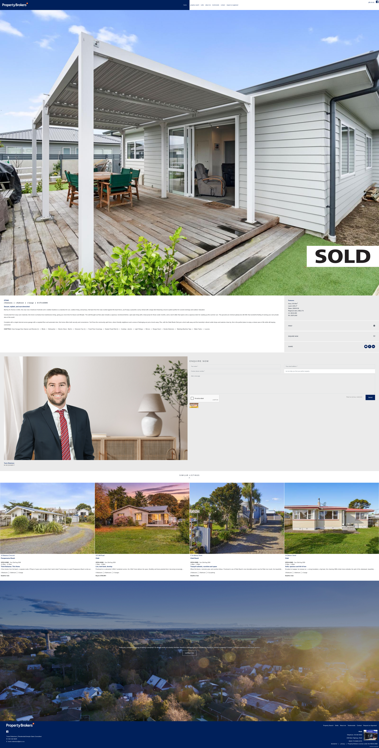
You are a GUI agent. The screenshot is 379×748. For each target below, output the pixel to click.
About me (208, 5)
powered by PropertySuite (374, 746)
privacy (343, 744)
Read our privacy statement (354, 397)
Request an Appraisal (232, 5)
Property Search (194, 5)
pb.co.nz (371, 2)
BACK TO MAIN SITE (355, 741)
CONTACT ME (189, 653)
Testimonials (215, 5)
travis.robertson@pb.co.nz (16, 741)
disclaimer (334, 744)
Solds (202, 5)
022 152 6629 (11, 739)
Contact (223, 5)
